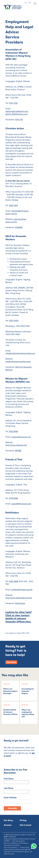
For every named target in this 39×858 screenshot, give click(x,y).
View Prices (11, 662)
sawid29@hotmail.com (21, 503)
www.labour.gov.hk (18, 841)
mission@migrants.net (21, 437)
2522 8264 (13, 431)
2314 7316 (13, 103)
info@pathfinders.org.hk (21, 589)
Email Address (10, 797)
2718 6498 (13, 498)
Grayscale (19, 849)
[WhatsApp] (33, 846)
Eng (26, 2)
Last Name (8, 788)
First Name (8, 778)
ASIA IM (27, 849)
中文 (29, 2)
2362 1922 (13, 205)
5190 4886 (13, 581)
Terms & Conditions (11, 847)
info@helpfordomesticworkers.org (20, 353)
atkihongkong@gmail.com (16, 111)
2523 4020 (13, 320)
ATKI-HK (19, 119)
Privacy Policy (24, 847)
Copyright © (8, 851)
